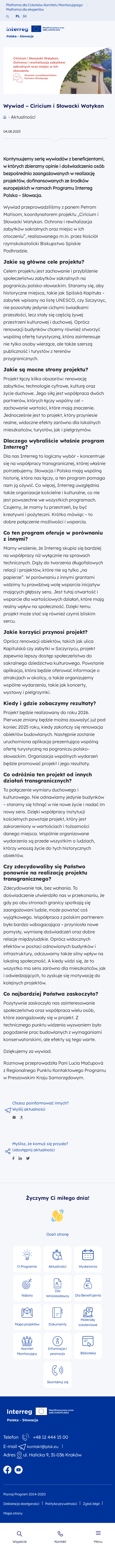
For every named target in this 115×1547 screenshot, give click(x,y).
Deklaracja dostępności (21, 1504)
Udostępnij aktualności (33, 1149)
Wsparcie (20, 1541)
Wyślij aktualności (28, 1109)
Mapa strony (13, 1513)
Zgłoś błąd (91, 1504)
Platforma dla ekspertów (25, 9)
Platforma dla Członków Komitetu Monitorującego (44, 5)
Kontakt (60, 1541)
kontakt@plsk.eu (42, 1446)
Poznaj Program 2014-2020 (24, 1494)
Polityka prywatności (61, 1504)
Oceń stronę (57, 1234)
